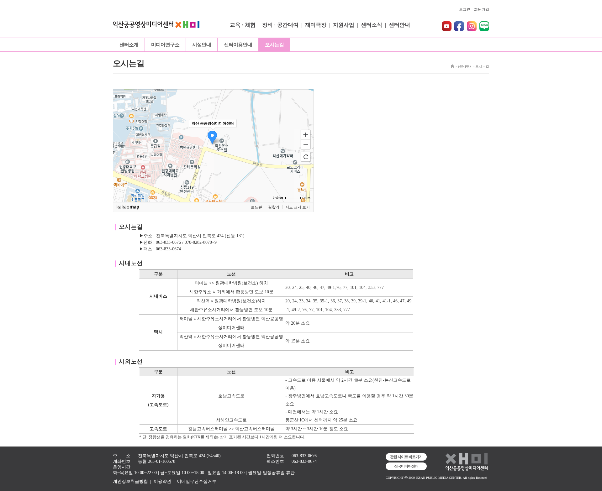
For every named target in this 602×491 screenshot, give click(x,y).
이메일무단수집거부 (196, 481)
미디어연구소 (165, 44)
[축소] (305, 144)
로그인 (464, 9)
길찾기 (273, 207)
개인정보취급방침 (130, 481)
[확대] (305, 134)
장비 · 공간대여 (280, 25)
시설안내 (201, 44)
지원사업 (343, 25)
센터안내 (399, 25)
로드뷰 (256, 207)
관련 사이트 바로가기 (406, 457)
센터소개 (128, 44)
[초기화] (305, 156)
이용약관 (162, 481)
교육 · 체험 (243, 25)
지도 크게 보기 (297, 207)
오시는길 (274, 44)
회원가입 (481, 9)
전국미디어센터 (406, 466)
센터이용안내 (238, 44)
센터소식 (371, 25)
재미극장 (315, 25)
